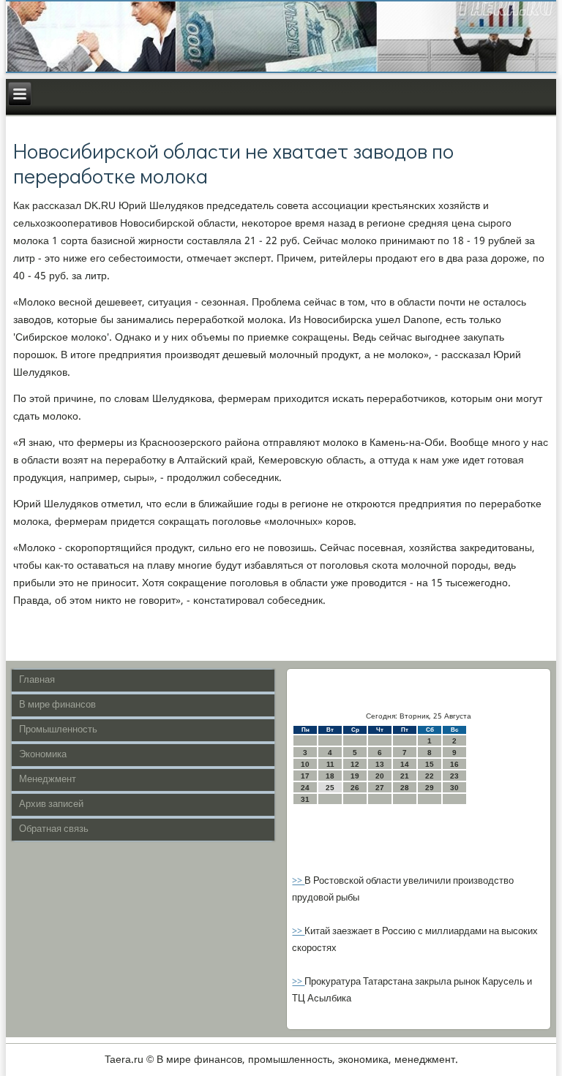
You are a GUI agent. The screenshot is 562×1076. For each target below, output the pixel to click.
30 (454, 788)
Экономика (43, 754)
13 (379, 764)
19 (355, 776)
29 (429, 788)
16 (454, 764)
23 (454, 776)
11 (330, 764)
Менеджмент (47, 779)
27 (379, 788)
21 (404, 776)
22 (429, 776)
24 (305, 788)
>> (298, 881)
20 (379, 776)
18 (330, 776)
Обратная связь (54, 829)
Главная (37, 680)
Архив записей (51, 804)
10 (305, 764)
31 (305, 799)
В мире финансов (57, 705)
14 (404, 764)
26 (355, 788)
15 (429, 764)
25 (330, 788)
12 (355, 764)
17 (305, 776)
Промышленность (58, 729)
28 (404, 788)
